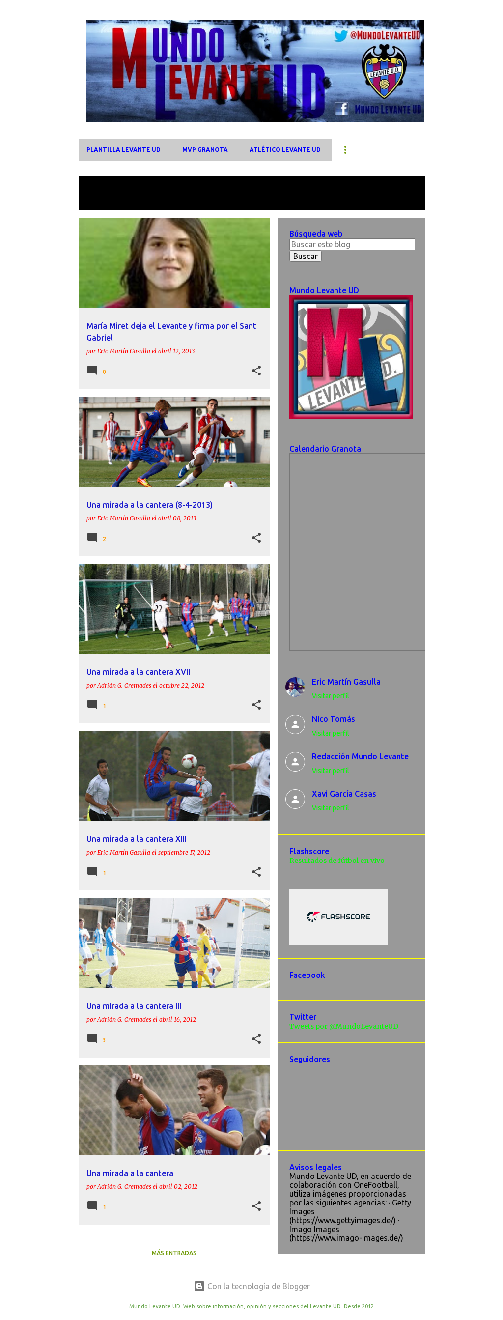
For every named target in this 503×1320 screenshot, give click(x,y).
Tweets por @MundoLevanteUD (343, 1026)
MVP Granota (205, 149)
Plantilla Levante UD (123, 149)
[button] (256, 371)
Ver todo (101, 201)
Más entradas (174, 1253)
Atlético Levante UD (285, 149)
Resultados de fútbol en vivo (337, 860)
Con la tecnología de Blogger (257, 1286)
